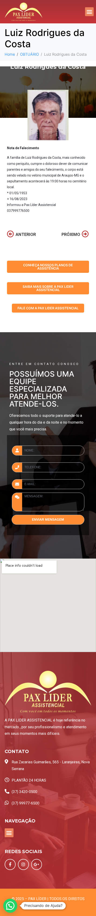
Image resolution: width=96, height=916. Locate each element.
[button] (89, 11)
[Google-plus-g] (36, 864)
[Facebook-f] (10, 864)
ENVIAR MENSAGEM (48, 519)
